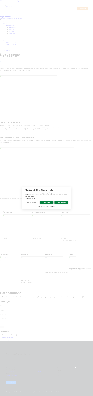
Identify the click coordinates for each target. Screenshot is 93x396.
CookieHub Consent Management (49, 206)
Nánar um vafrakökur (30, 198)
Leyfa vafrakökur (61, 202)
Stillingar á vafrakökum (31, 202)
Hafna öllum (47, 202)
